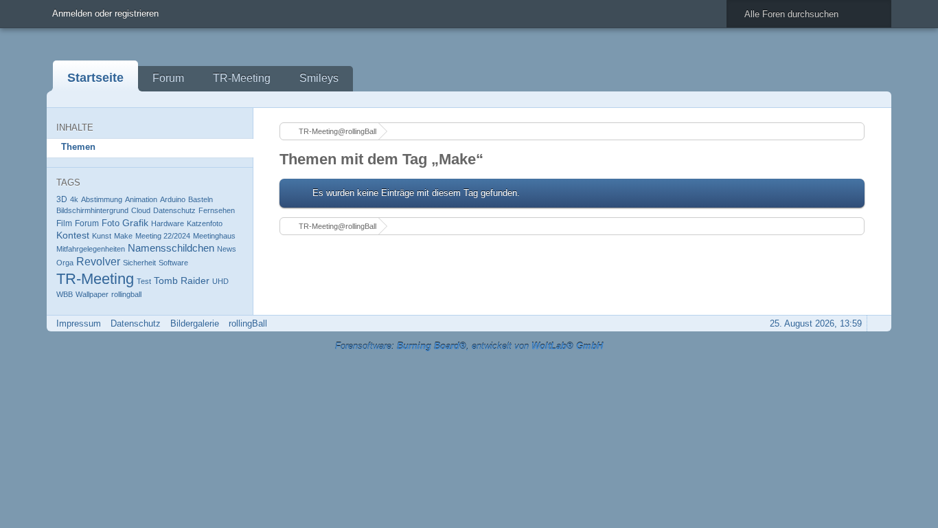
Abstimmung (101, 199)
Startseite (95, 78)
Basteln (200, 199)
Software (173, 262)
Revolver (98, 261)
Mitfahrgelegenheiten (90, 249)
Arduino (172, 199)
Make (123, 236)
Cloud (140, 210)
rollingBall (248, 323)
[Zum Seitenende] (876, 99)
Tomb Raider (181, 280)
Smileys (319, 78)
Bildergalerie (194, 323)
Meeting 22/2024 (162, 236)
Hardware (167, 223)
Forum (168, 78)
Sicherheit (139, 262)
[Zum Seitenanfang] (876, 323)
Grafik (135, 222)
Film (64, 223)
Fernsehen (216, 210)
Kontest (72, 235)
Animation (141, 199)
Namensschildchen (171, 248)
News (226, 249)
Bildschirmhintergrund (92, 210)
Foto (110, 223)
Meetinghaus (214, 236)
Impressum (78, 323)
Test (144, 281)
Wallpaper (92, 294)
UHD (220, 281)
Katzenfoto (204, 223)
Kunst (101, 236)
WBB (64, 294)
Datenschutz (174, 210)
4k (74, 199)
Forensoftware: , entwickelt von (469, 346)
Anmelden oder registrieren (105, 13)
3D (61, 199)
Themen (78, 147)
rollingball (126, 294)
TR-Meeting (242, 78)
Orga (64, 262)
